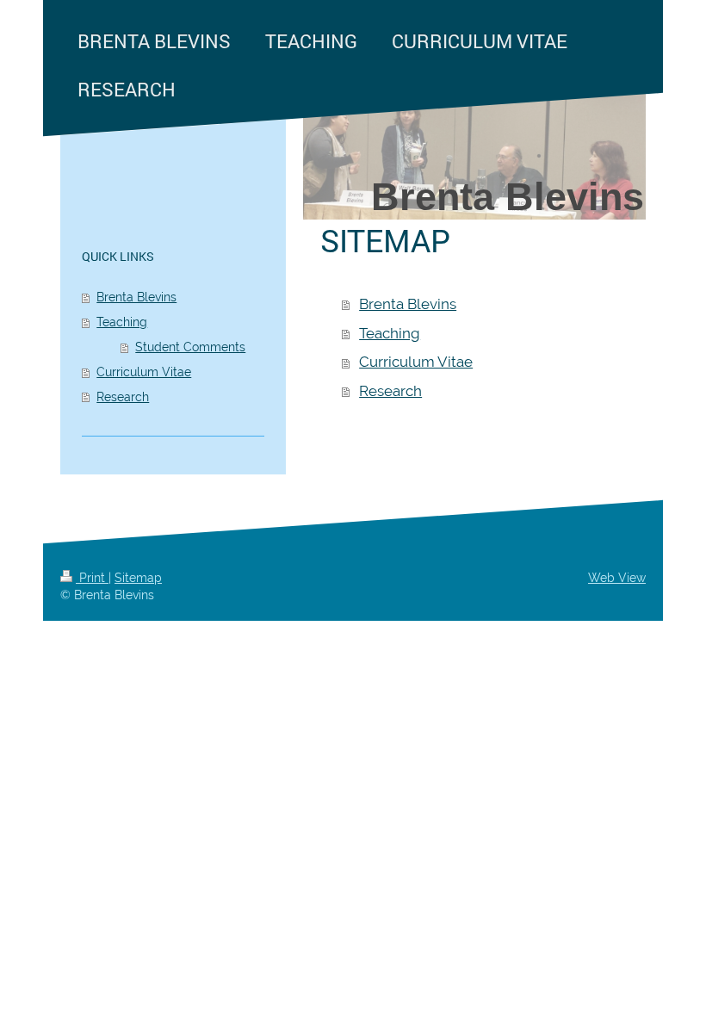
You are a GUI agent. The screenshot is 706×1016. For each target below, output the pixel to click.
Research (390, 391)
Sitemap (138, 577)
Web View (617, 577)
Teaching (389, 333)
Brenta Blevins (407, 304)
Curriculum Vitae (416, 361)
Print (92, 577)
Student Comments (190, 346)
